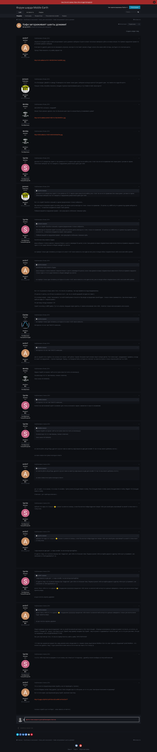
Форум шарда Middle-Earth (32, 7)
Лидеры (64, 16)
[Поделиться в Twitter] (17, 734)
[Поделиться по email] (29, 734)
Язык (69, 749)
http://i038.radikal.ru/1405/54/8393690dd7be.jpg (48, 135)
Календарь (28, 16)
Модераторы (39, 16)
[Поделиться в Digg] (23, 734)
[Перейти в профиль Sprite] (25, 168)
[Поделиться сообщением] (138, 38)
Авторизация (123, 24)
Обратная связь (84, 749)
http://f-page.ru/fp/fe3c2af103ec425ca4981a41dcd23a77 (51, 699)
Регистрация (134, 7)
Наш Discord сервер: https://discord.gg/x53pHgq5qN (76, 2)
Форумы (19, 16)
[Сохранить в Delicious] (26, 734)
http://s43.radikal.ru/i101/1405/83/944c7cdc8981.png (49, 60)
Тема (75, 749)
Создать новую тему (132, 31)
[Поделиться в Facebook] (20, 734)
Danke (25, 315)
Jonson (25, 79)
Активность (30, 12)
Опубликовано (42, 38)
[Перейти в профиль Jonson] (25, 89)
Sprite (25, 158)
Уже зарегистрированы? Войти (117, 7)
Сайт (20, 12)
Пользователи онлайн (52, 16)
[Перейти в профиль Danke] (25, 325)
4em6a (25, 104)
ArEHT (29, 27)
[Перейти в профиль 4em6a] (25, 114)
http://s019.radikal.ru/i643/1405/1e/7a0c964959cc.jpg (50, 118)
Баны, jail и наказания (45, 27)
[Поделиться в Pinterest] (31, 734)
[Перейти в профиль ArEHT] (18, 25)
